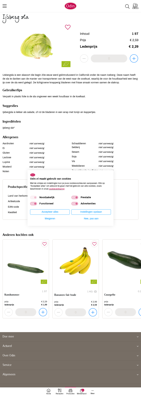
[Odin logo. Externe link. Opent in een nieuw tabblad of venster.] (32, 174)
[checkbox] (33, 197)
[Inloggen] (135, 6)
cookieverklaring (56, 189)
